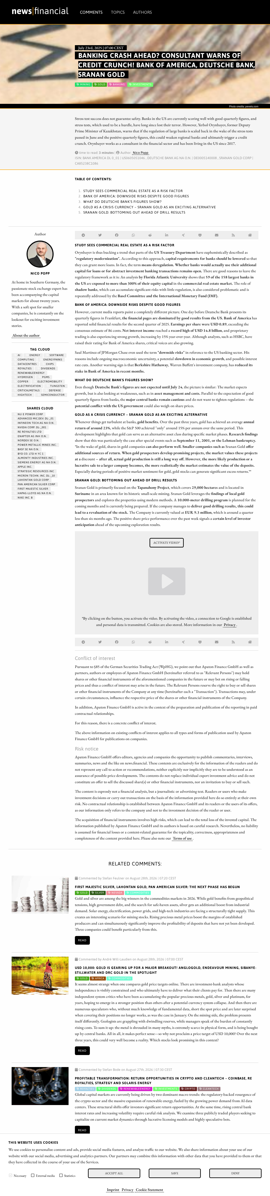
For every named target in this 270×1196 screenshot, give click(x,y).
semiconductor (52, 394)
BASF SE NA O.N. (28, 449)
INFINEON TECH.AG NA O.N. (35, 422)
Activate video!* (166, 542)
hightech (24, 394)
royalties (24, 368)
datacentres (27, 364)
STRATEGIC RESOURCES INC (35, 471)
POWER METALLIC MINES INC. (37, 444)
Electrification (29, 386)
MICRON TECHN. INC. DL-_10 (36, 475)
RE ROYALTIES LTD (29, 431)
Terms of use (182, 838)
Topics (118, 12)
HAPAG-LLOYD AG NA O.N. (34, 493)
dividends (47, 368)
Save (174, 1173)
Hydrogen (25, 377)
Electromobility (49, 381)
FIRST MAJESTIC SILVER (32, 488)
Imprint (113, 1189)
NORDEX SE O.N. (28, 440)
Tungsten (57, 386)
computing (25, 359)
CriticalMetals (28, 390)
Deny (235, 1173)
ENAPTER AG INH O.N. (32, 436)
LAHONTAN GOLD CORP (33, 479)
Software (56, 355)
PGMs (45, 377)
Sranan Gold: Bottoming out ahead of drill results (134, 212)
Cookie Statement (149, 1189)
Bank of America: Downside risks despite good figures (136, 196)
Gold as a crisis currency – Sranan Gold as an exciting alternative (149, 207)
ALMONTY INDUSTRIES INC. (35, 457)
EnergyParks (52, 359)
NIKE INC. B (25, 497)
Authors (142, 12)
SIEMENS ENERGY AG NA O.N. (36, 462)
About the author (26, 335)
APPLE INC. (24, 466)
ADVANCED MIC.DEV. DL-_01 (35, 418)
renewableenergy (31, 372)
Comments (91, 12)
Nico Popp (140, 152)
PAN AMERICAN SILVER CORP (36, 484)
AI (18, 355)
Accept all (114, 1173)
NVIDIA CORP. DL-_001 (31, 427)
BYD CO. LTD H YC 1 (30, 453)
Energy (34, 355)
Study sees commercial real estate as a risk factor (133, 191)
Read (82, 940)
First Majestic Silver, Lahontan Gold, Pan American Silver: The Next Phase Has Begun (157, 887)
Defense (54, 390)
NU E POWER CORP (30, 414)
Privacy (127, 1189)
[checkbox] (10, 1175)
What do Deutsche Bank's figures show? (122, 201)
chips (49, 364)
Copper (22, 381)
